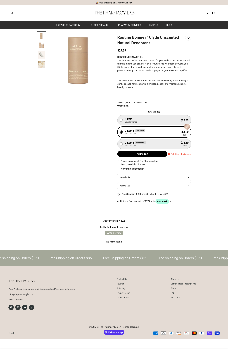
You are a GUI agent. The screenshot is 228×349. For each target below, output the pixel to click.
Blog (169, 25)
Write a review (114, 233)
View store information (132, 168)
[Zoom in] (103, 37)
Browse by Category (68, 25)
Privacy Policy (123, 293)
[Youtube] (24, 307)
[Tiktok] (31, 307)
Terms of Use (123, 297)
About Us (175, 279)
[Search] (11, 13)
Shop (173, 288)
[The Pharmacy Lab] (114, 13)
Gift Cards (175, 297)
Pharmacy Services (129, 25)
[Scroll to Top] (223, 335)
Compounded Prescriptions (183, 284)
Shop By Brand (99, 25)
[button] (154, 120)
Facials (153, 25)
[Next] (218, 2)
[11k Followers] (18, 307)
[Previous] (10, 2)
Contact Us (122, 279)
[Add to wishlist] (188, 38)
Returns (120, 284)
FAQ (173, 293)
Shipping (121, 288)
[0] (214, 13)
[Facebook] (11, 307)
